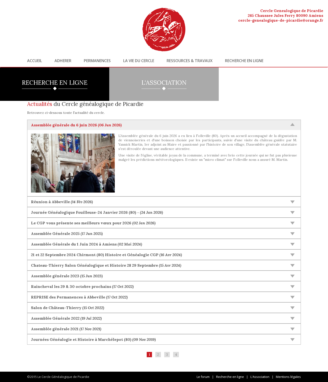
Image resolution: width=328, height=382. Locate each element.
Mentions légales (288, 377)
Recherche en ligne (244, 60)
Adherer (63, 60)
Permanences (97, 60)
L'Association (259, 377)
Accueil (34, 60)
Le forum (203, 377)
